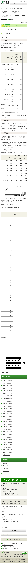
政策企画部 (17, 15)
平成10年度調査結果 (7, 452)
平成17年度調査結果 (7, 434)
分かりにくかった (7, 519)
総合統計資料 (6, 471)
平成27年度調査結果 (7, 408)
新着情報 (5, 463)
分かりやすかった (7, 516)
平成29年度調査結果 (7, 403)
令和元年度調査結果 (7, 398)
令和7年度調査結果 (7, 383)
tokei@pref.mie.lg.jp (14, 494)
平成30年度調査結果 (7, 401)
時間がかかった (7, 527)
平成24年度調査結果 (7, 416)
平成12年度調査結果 (7, 447)
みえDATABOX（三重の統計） (8, 10)
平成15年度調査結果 (13, 11)
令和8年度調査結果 (7, 380)
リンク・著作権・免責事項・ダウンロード (12, 543)
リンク (4, 473)
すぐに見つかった (7, 523)
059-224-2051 (10, 491)
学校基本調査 (4, 11)
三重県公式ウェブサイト (5, 2)
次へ (7, 37)
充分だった (6, 508)
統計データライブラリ (20, 10)
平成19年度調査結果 (7, 429)
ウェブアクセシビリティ (8, 546)
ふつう (4, 510)
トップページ (8, 8)
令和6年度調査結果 (7, 385)
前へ (3, 37)
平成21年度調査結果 (7, 424)
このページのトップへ (15, 539)
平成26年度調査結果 (7, 411)
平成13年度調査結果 (7, 444)
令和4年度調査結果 (7, 390)
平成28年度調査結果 (7, 406)
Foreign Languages (22, 1)
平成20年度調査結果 (7, 426)
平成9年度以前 (6, 455)
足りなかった (6, 512)
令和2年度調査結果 (7, 396)
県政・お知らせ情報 (18, 8)
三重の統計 (5, 459)
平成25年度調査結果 (7, 414)
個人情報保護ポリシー (7, 545)
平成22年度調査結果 (7, 421)
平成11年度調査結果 (7, 450)
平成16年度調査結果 (7, 437)
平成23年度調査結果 (7, 419)
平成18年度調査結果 (7, 432)
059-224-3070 (7, 556)
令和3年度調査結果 (7, 393)
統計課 (23, 15)
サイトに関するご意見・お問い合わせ (11, 548)
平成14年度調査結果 (7, 442)
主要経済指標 (6, 468)
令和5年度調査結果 (7, 388)
